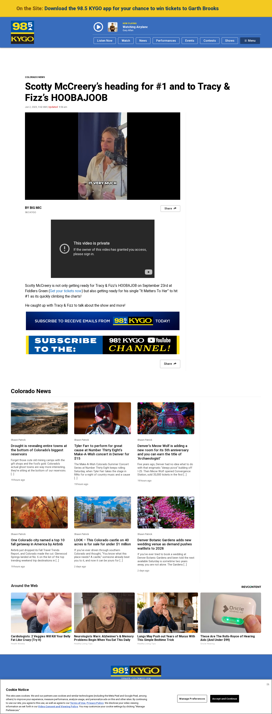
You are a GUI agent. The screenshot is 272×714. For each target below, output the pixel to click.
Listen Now (104, 40)
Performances (166, 40)
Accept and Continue (224, 698)
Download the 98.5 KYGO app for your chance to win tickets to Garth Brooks (131, 8)
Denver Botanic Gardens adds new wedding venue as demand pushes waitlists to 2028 (164, 544)
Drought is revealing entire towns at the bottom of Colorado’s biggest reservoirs (39, 450)
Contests (210, 40)
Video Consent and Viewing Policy (58, 706)
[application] (102, 156)
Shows (229, 40)
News (143, 40)
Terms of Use (77, 703)
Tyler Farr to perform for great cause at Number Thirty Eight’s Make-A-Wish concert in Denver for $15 (101, 452)
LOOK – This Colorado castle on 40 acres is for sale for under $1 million (102, 542)
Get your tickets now (66, 291)
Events (189, 40)
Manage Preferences (192, 698)
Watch (126, 40)
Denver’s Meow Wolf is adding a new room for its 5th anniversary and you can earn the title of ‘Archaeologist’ (163, 452)
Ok (268, 684)
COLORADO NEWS (35, 77)
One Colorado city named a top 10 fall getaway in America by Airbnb (38, 542)
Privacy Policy (95, 703)
